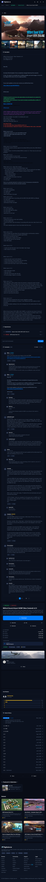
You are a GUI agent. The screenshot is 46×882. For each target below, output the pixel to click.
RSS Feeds (3, 872)
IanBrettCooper (10, 416)
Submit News (26, 866)
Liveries (2, 864)
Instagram (8, 853)
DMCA (36, 866)
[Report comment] (17, 361)
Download (24, 618)
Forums (14, 860)
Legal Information (38, 862)
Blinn (8, 352)
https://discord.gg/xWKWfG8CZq (15, 388)
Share (13, 776)
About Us (26, 860)
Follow (24, 666)
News (14, 858)
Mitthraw (10, 406)
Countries (3, 868)
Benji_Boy (11, 459)
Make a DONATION (7, 103)
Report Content (27, 868)
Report (35, 776)
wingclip (9, 468)
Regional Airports (21, 5)
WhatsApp (20, 853)
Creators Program (16, 868)
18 (26, 598)
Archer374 (11, 568)
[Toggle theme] (35, 2)
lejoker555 (11, 507)
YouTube (13, 853)
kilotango (11, 397)
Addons (7, 5)
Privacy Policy (38, 860)
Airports (13, 5)
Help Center (26, 858)
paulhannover (11, 558)
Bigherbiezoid (11, 364)
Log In (41, 341)
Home (2, 5)
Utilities (2, 866)
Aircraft (2, 858)
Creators (14, 862)
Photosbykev (10, 545)
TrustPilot (25, 853)
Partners (25, 862)
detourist (11, 432)
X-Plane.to (3, 870)
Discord (3, 853)
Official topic (6, 107)
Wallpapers (15, 870)
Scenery (3, 862)
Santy (8, 449)
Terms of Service (38, 858)
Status (25, 870)
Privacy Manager (38, 864)
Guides (14, 864)
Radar (14, 866)
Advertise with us (28, 864)
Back (5, 12)
